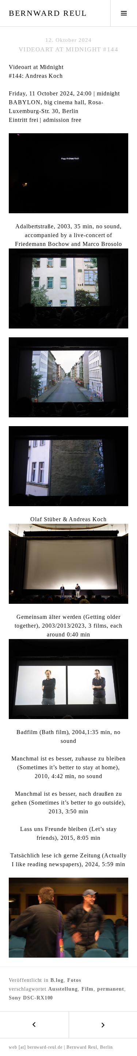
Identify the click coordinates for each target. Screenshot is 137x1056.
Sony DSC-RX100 (31, 998)
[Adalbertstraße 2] (68, 377)
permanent (111, 989)
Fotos (74, 980)
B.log (57, 980)
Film (87, 989)
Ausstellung (63, 989)
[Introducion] (68, 564)
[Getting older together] (68, 679)
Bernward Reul (48, 13)
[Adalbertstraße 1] (68, 288)
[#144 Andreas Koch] (68, 173)
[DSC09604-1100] (68, 918)
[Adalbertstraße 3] (68, 466)
